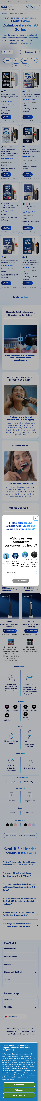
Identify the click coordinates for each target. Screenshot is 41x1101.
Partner (9, 1056)
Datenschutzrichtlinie (8, 1071)
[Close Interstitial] (35, 518)
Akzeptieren (19, 1085)
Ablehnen (19, 1090)
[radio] (5, 559)
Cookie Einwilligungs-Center (18, 1075)
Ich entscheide (19, 1095)
